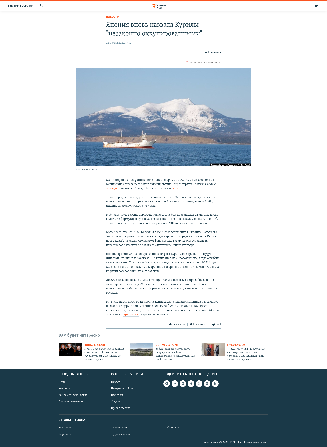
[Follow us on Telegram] (191, 383)
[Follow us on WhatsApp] (199, 383)
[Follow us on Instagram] (175, 383)
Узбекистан (172, 427)
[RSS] (215, 383)
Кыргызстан (66, 434)
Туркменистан (121, 434)
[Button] (213, 52)
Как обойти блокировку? (73, 395)
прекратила (131, 314)
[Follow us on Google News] (207, 383)
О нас (62, 382)
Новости (112, 17)
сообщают (113, 188)
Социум (116, 401)
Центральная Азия (95, 345)
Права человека (236, 345)
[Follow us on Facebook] (183, 383)
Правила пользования (72, 401)
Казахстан (65, 427)
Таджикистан (120, 427)
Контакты (65, 388)
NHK (175, 188)
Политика (117, 395)
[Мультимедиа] (316, 5)
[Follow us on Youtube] (167, 383)
